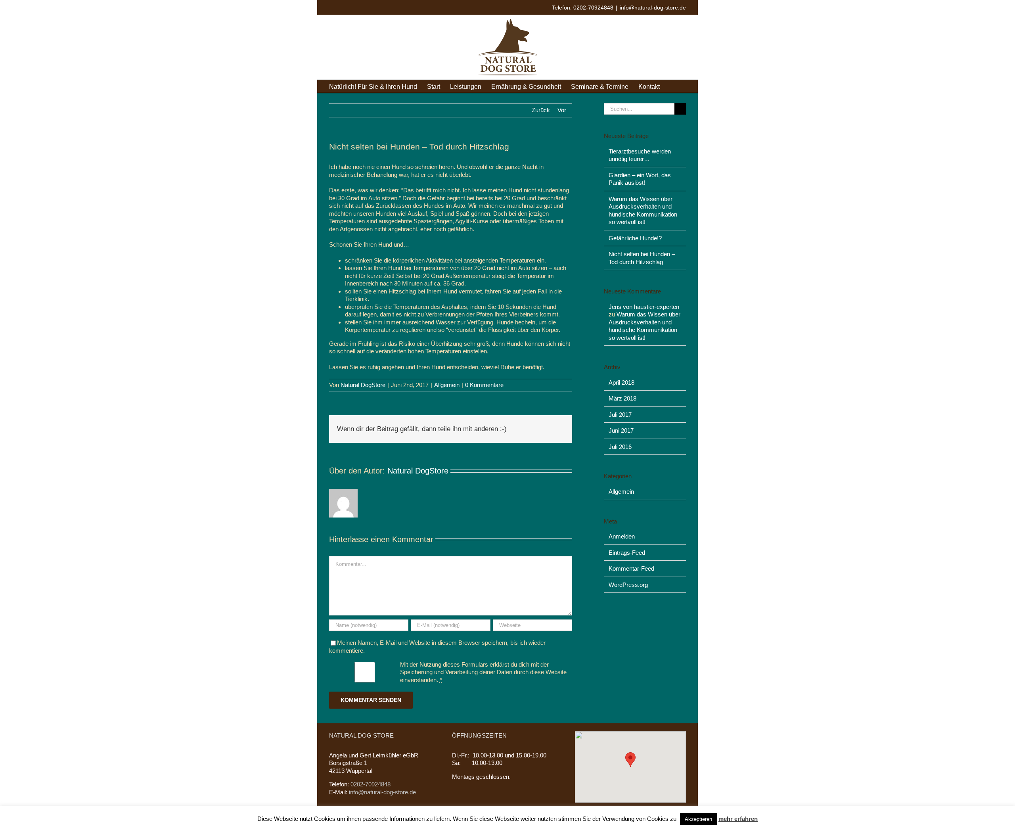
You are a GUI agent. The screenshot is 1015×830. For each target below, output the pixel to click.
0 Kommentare (484, 384)
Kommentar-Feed (631, 568)
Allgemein (447, 384)
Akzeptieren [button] (698, 819)
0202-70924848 (370, 784)
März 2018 (622, 398)
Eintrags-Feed (627, 552)
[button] (630, 759)
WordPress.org (628, 584)
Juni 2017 (621, 430)
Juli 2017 (620, 414)
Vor (561, 110)
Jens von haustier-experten (644, 306)
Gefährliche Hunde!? (635, 238)
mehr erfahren (738, 818)
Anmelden (622, 536)
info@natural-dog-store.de (653, 7)
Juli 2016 (620, 446)
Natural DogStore (363, 384)
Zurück (541, 110)
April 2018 (621, 382)
